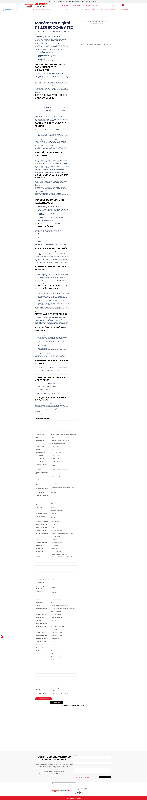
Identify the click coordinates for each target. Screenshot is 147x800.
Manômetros (62, 34)
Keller (42, 34)
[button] (65, 5)
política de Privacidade (80, 775)
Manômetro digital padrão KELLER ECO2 (43, 414)
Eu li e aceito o (82, 777)
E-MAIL (76, 761)
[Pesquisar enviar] (123, 5)
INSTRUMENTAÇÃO (54, 34)
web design (70, 798)
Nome (75, 755)
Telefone (95, 761)
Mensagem (76, 767)
